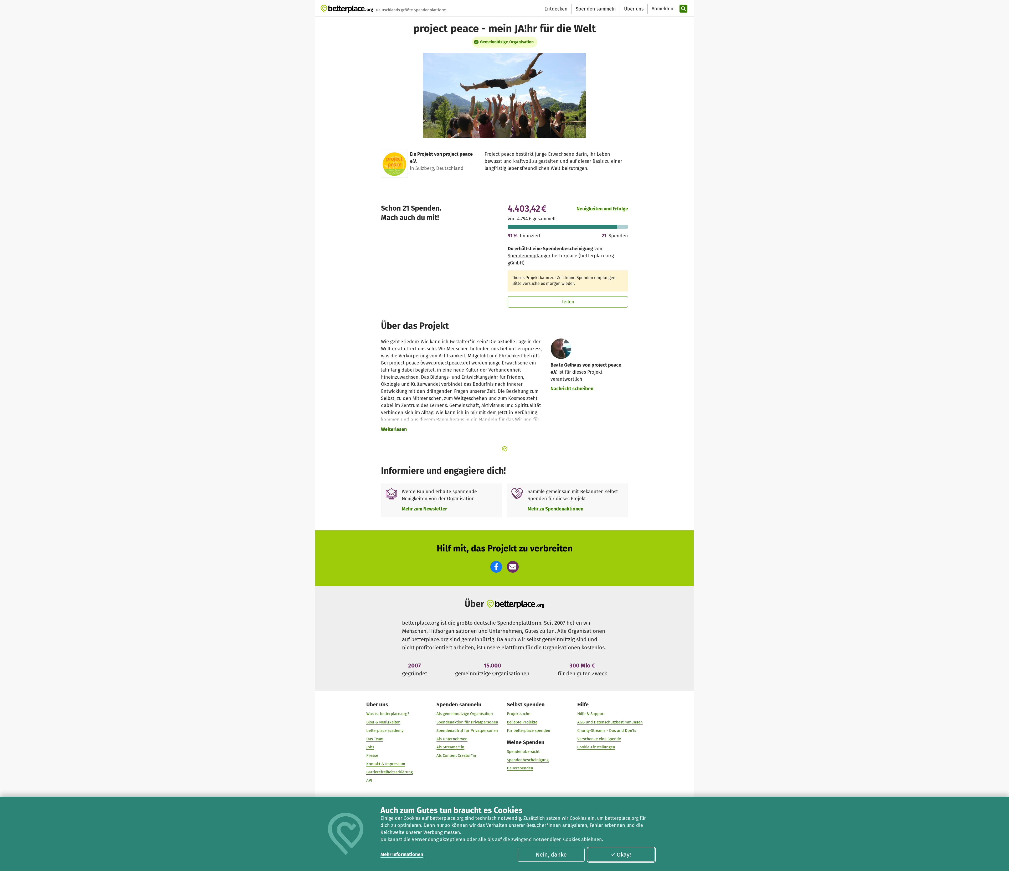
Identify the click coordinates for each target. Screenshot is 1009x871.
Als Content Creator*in (456, 755)
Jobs (370, 747)
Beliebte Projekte (522, 722)
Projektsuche (518, 713)
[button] (496, 567)
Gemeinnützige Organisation (507, 41)
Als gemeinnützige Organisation (464, 713)
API (369, 780)
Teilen (568, 302)
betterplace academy (384, 730)
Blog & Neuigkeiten (383, 722)
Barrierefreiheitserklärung (389, 772)
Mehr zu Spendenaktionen (555, 509)
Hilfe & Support (591, 713)
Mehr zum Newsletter (424, 509)
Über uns (634, 9)
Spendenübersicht (523, 751)
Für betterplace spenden (528, 730)
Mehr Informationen (401, 854)
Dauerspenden (520, 768)
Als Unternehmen (451, 739)
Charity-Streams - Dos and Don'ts (606, 730)
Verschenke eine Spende (599, 739)
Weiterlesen (394, 429)
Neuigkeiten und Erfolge (602, 209)
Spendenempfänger (529, 256)
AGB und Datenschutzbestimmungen (610, 722)
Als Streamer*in (450, 747)
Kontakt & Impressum (385, 764)
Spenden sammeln (596, 9)
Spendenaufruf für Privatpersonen (467, 730)
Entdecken (556, 9)
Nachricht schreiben (571, 389)
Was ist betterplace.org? (387, 713)
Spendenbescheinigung (528, 760)
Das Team (374, 739)
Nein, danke (551, 854)
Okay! (624, 854)
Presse (372, 755)
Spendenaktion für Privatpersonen (467, 722)
